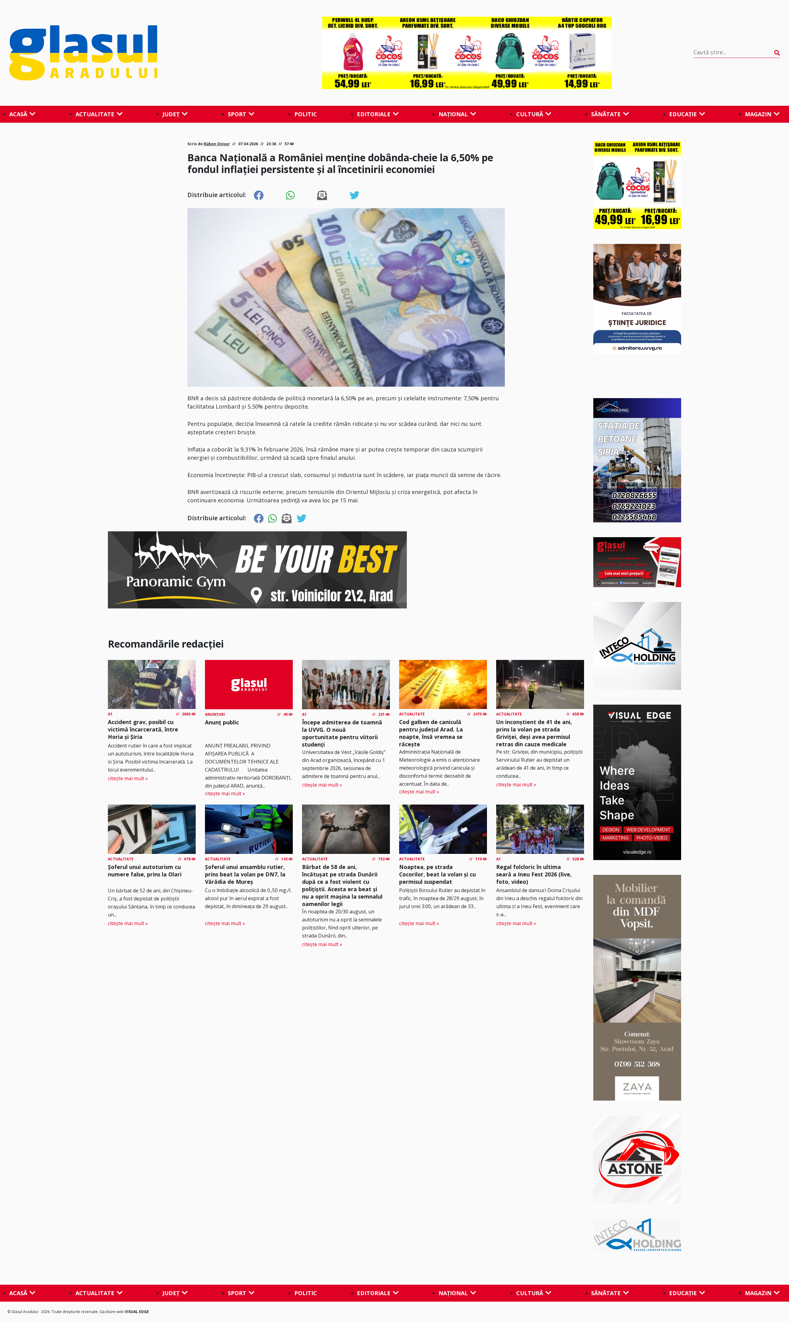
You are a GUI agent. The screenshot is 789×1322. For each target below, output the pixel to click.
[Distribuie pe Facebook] (259, 195)
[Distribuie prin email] (322, 195)
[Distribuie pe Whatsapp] (290, 195)
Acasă (18, 114)
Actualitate (95, 114)
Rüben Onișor (217, 143)
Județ (170, 114)
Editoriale (373, 114)
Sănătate (606, 114)
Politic (305, 114)
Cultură (529, 114)
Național (453, 114)
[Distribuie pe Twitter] (354, 195)
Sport (237, 114)
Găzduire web (112, 1311)
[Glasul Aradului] (124, 53)
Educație (683, 114)
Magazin (758, 114)
